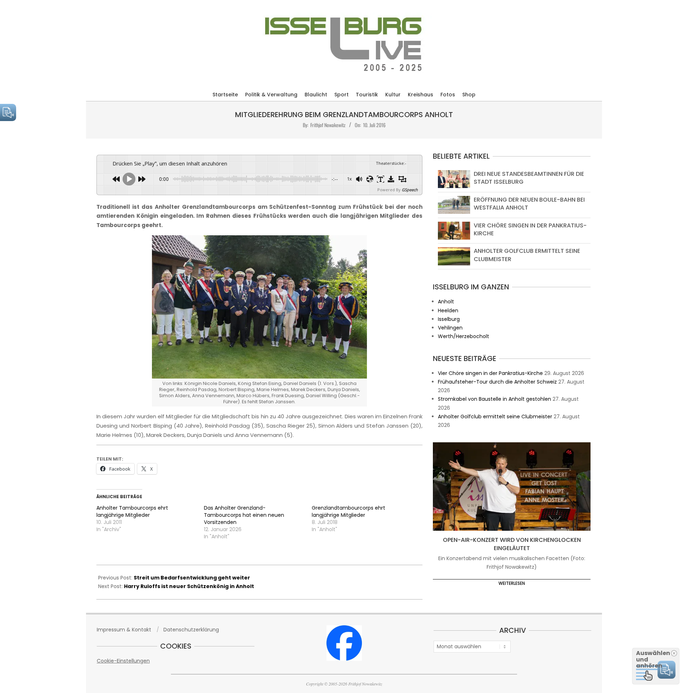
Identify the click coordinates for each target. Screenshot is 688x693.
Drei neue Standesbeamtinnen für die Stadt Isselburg (529, 178)
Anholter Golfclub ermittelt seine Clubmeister (527, 255)
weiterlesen (511, 583)
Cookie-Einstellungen (123, 660)
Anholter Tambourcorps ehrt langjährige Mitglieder (132, 511)
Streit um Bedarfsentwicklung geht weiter (192, 577)
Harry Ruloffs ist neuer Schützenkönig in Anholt (189, 586)
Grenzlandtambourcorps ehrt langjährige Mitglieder (348, 511)
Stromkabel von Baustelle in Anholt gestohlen (494, 399)
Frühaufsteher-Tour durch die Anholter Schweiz (497, 381)
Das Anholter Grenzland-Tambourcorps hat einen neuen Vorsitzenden (244, 515)
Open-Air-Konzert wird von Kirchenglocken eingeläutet (512, 544)
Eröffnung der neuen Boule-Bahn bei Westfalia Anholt (529, 204)
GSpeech (410, 190)
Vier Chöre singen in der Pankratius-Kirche (530, 229)
